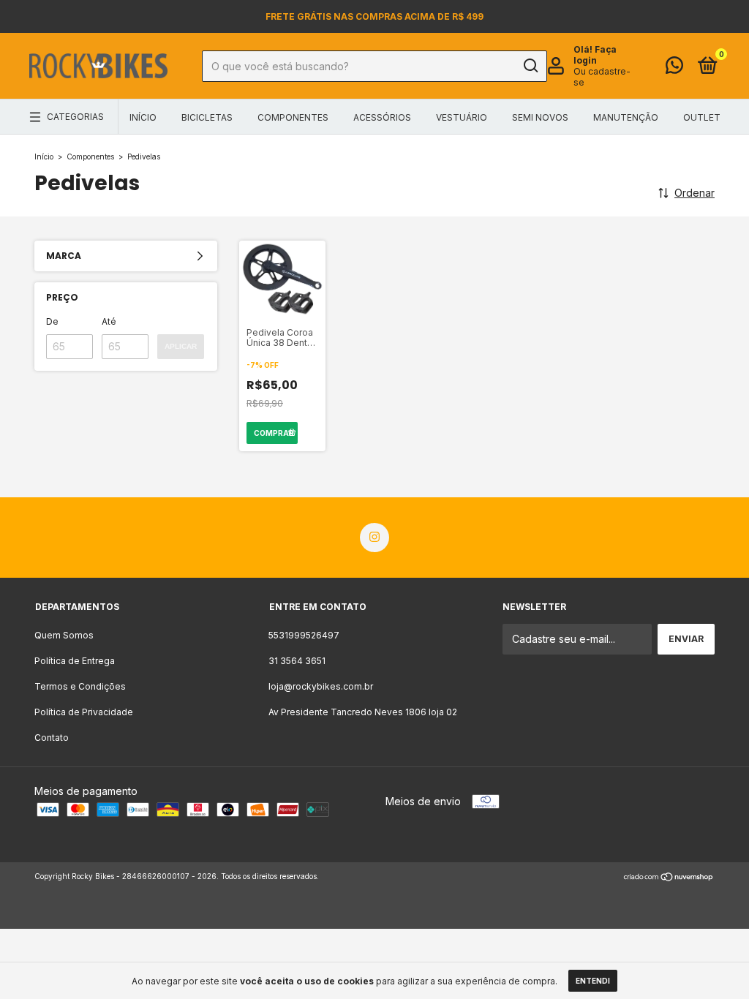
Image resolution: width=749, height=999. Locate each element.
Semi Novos (540, 117)
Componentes (292, 117)
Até (109, 321)
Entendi (593, 980)
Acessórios (382, 117)
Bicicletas (207, 117)
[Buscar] (530, 66)
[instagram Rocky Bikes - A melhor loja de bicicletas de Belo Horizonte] (374, 537)
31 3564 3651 (296, 660)
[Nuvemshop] (669, 878)
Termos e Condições (80, 686)
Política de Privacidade (83, 711)
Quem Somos (64, 635)
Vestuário (461, 117)
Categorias (75, 116)
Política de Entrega (74, 660)
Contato (51, 737)
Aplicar (181, 346)
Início (143, 117)
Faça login (595, 55)
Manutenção (625, 117)
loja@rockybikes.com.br (320, 686)
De (52, 321)
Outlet (701, 117)
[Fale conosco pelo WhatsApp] (674, 68)
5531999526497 (303, 635)
